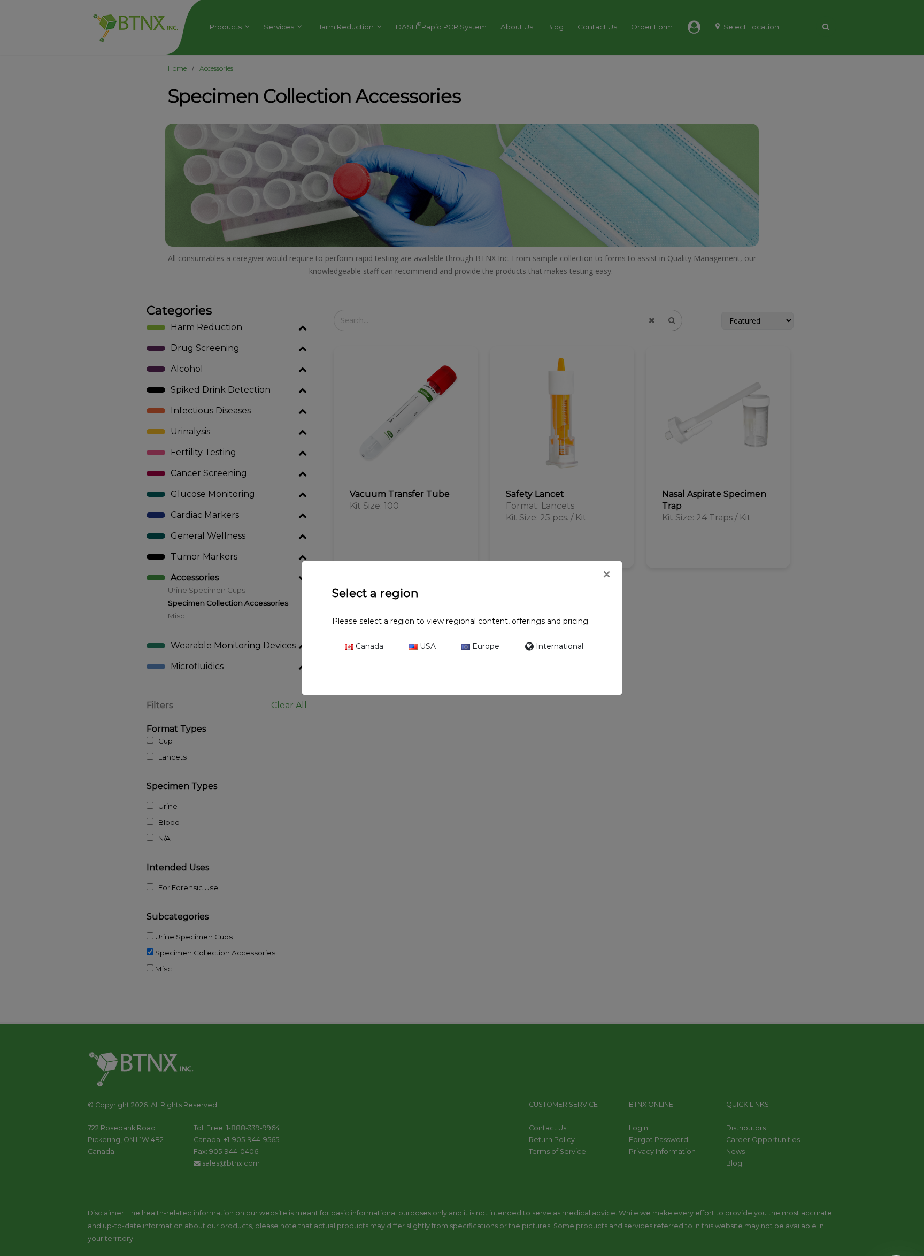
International (558, 646)
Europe (484, 646)
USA (427, 646)
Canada (368, 646)
